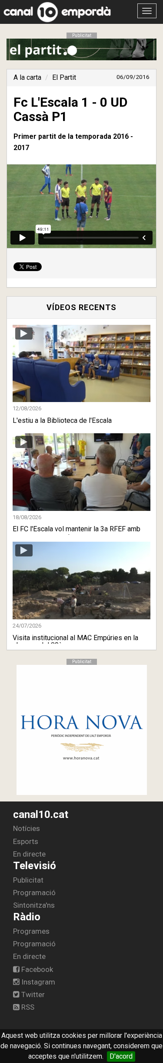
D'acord (121, 1056)
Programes (31, 931)
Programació (34, 892)
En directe (29, 854)
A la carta (27, 77)
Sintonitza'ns (34, 905)
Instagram (37, 982)
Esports (25, 841)
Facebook (36, 969)
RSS (27, 1007)
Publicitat (28, 880)
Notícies (26, 828)
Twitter (32, 994)
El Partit (64, 77)
